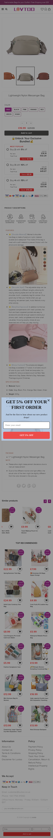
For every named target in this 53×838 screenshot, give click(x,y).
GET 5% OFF (26, 435)
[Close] (49, 400)
